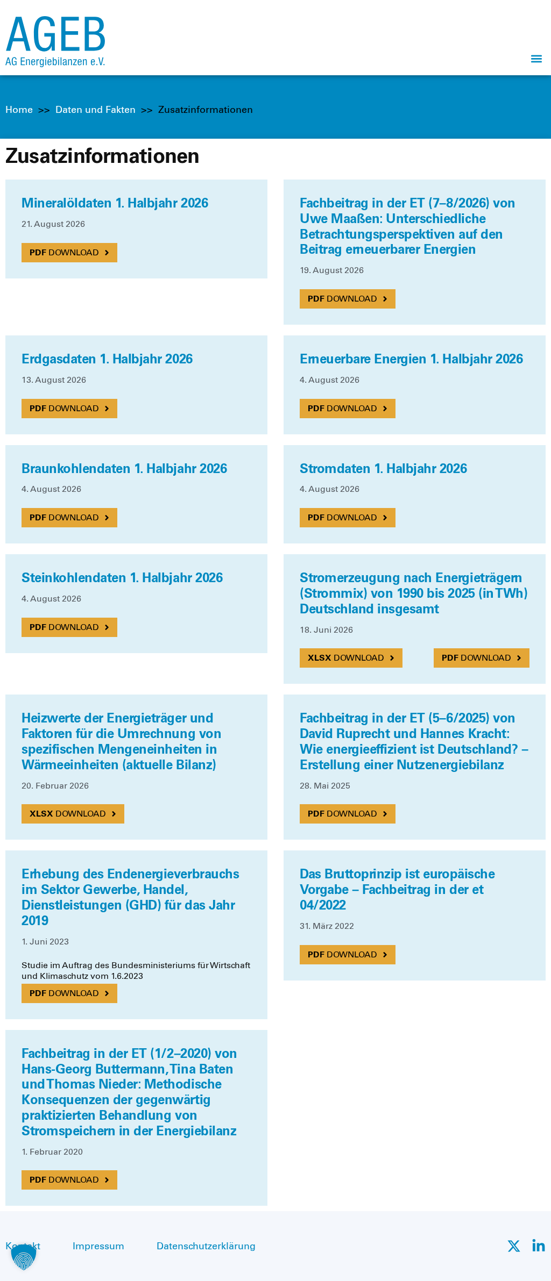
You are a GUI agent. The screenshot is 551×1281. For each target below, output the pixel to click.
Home (19, 110)
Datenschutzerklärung (206, 1246)
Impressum (98, 1246)
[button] (537, 58)
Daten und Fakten (95, 110)
